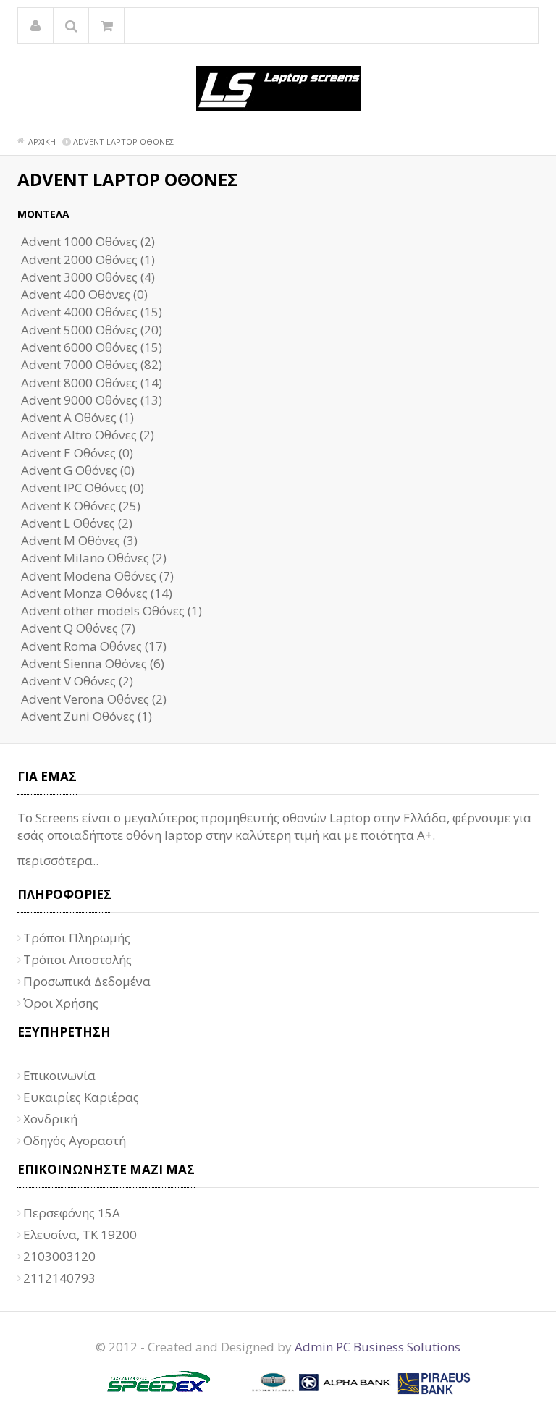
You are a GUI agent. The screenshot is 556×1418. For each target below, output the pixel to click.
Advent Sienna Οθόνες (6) (92, 663)
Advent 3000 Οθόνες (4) (88, 277)
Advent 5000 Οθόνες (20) (91, 329)
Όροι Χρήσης (60, 1003)
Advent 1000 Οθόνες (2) (88, 241)
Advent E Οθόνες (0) (77, 452)
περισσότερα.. (57, 860)
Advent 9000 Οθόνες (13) (91, 400)
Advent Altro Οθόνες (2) (87, 434)
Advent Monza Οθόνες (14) (96, 593)
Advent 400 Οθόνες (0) (84, 294)
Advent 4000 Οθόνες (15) (91, 311)
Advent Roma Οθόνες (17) (94, 646)
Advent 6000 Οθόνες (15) (91, 347)
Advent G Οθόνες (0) (78, 470)
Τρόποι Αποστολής (77, 959)
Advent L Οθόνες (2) (76, 523)
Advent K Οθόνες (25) (80, 505)
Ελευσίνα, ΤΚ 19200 (80, 1234)
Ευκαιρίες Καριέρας (81, 1097)
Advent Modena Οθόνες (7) (97, 575)
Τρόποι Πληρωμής (76, 937)
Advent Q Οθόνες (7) (78, 628)
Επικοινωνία (59, 1075)
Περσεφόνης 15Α (71, 1212)
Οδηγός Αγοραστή (74, 1140)
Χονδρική (50, 1118)
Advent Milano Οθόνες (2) (94, 557)
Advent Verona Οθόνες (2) (94, 699)
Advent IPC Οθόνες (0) (82, 487)
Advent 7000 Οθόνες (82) (91, 364)
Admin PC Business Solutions (377, 1346)
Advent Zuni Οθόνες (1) (86, 716)
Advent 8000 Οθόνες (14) (91, 382)
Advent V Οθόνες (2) (77, 680)
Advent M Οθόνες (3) (79, 540)
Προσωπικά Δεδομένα (87, 981)
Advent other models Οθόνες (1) (111, 610)
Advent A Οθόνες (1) (77, 417)
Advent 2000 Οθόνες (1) (88, 259)
